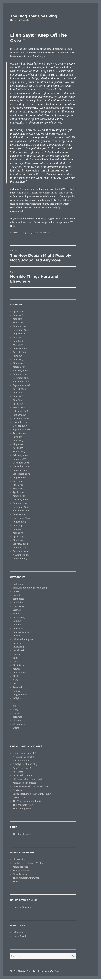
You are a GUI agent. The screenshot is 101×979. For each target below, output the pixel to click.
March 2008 (19, 407)
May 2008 (18, 400)
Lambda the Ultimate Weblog (28, 863)
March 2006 (19, 496)
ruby (15, 702)
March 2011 (18, 322)
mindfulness (19, 672)
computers (18, 598)
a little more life (21, 760)
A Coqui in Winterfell (23, 757)
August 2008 (19, 389)
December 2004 (21, 551)
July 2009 (18, 355)
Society (16, 713)
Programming (20, 694)
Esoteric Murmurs (22, 907)
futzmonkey (19, 617)
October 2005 (20, 514)
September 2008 (21, 385)
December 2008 (21, 378)
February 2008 (20, 411)
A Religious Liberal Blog (25, 764)
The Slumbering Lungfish (26, 878)
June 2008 (18, 396)
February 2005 (20, 544)
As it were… (19, 771)
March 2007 (19, 451)
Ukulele (17, 720)
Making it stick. (21, 866)
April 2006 (18, 492)
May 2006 (18, 488)
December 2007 (21, 418)
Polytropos (18, 790)
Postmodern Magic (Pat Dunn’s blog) (32, 793)
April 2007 (18, 448)
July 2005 (17, 525)
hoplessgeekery (21, 632)
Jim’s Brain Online (22, 775)
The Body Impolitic (23, 834)
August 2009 (19, 352)
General (17, 624)
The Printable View (22, 805)
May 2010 (18, 344)
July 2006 (18, 481)
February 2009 (20, 370)
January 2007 (19, 459)
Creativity (18, 602)
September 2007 (21, 429)
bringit (16, 595)
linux (15, 657)
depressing (18, 606)
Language (18, 654)
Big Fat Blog (19, 859)
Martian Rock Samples (24, 782)
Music (16, 676)
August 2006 (19, 477)
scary (15, 709)
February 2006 (20, 499)
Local (15, 661)
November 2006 (21, 466)
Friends (17, 609)
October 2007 (20, 426)
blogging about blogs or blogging (30, 587)
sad (14, 705)
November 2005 (21, 510)
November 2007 (21, 422)
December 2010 (21, 330)
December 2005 (21, 507)
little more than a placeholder (28, 779)
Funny (16, 613)
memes (16, 669)
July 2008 (17, 392)
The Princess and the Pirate (27, 801)
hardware (18, 628)
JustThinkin (44, 233)
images (16, 635)
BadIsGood (18, 584)
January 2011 (19, 326)
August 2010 (19, 333)
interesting (18, 646)
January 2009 (20, 374)
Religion (17, 698)
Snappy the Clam (21, 870)
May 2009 (18, 363)
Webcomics (19, 724)
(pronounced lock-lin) (24, 753)
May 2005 (18, 532)
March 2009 (19, 366)
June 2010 (18, 341)
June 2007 (18, 440)
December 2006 (21, 462)
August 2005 (19, 521)
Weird (16, 728)
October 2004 (20, 558)
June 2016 (18, 315)
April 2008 (18, 403)
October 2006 (20, 470)
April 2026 (18, 311)
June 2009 (18, 359)
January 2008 (20, 414)
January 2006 (20, 503)
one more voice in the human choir (31, 786)
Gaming (17, 621)
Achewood (18, 932)
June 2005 (18, 529)
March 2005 (19, 540)
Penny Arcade (20, 936)
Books (16, 591)
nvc (14, 683)
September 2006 (21, 473)
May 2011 (17, 319)
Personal (17, 687)
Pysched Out (19, 797)
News (15, 680)
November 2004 (21, 555)
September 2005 (21, 518)
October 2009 (20, 348)
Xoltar (16, 881)
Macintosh (18, 665)
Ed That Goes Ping (18, 233)
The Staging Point (22, 808)
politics (16, 691)
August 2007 (19, 433)
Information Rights (23, 639)
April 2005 (18, 536)
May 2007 (18, 444)
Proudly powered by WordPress (46, 971)
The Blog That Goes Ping (33, 16)
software (17, 716)
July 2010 (17, 337)
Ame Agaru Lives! (22, 768)
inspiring (17, 643)
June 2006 (18, 485)
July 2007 (17, 437)
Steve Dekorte (20, 874)
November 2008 (21, 381)
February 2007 (20, 455)
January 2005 (20, 547)
